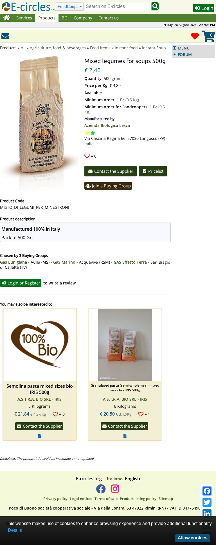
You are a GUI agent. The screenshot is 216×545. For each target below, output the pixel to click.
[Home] (6, 18)
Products (46, 18)
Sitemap (166, 498)
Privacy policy (55, 498)
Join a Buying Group (111, 186)
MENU (184, 48)
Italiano (115, 478)
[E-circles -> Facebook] (101, 491)
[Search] (155, 6)
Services (24, 18)
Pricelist (155, 171)
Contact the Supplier (113, 171)
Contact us (108, 18)
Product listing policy (138, 498)
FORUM (185, 54)
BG (65, 18)
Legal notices (81, 498)
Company (83, 18)
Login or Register (23, 283)
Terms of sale (106, 498)
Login (206, 8)
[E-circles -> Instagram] (115, 491)
